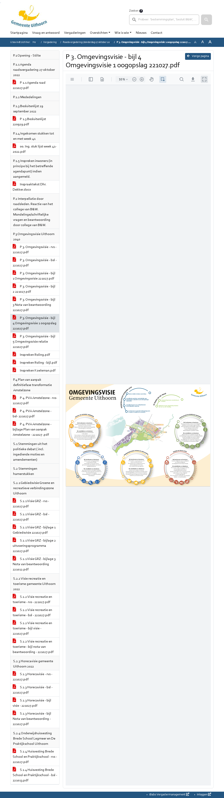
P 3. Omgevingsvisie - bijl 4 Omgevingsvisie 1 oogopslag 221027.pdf (34, 323)
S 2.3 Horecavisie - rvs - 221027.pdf (32, 676)
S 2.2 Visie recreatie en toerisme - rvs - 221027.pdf (32, 599)
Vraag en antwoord (46, 33)
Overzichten (99, 33)
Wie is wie (122, 33)
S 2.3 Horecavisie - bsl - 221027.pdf (32, 690)
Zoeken (133, 10)
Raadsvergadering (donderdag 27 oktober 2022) (88, 42)
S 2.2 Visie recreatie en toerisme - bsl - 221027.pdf (32, 612)
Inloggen (202, 794)
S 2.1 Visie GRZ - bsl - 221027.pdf (31, 517)
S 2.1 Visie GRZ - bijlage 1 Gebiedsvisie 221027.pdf (34, 530)
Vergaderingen (75, 33)
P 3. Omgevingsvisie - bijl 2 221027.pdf (34, 289)
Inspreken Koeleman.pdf (37, 370)
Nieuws (141, 33)
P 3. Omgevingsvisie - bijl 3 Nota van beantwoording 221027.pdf (34, 305)
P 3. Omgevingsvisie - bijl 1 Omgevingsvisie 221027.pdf (34, 276)
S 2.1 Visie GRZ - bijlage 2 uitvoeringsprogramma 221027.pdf (34, 546)
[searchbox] (164, 19)
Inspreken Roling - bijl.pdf (38, 362)
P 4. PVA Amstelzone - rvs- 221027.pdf (35, 400)
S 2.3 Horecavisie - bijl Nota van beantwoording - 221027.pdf (32, 719)
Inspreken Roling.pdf (34, 355)
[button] (206, 19)
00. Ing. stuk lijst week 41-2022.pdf (34, 149)
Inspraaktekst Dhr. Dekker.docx (29, 187)
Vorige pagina (200, 56)
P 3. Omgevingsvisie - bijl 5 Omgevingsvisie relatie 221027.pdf (34, 342)
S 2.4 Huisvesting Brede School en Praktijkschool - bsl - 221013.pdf (35, 775)
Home (36, 42)
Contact (156, 33)
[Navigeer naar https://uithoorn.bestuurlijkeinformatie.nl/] (29, 16)
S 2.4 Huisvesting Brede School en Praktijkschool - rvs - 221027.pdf (35, 757)
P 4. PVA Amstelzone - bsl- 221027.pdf (32, 413)
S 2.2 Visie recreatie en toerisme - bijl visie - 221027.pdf (32, 628)
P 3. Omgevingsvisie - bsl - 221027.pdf (35, 262)
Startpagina (19, 33)
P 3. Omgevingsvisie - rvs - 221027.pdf (34, 249)
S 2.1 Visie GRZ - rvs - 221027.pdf (31, 503)
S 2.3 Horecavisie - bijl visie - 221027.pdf (32, 703)
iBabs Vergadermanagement (167, 794)
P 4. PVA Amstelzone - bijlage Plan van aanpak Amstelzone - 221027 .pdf (32, 430)
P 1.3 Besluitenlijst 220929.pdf (29, 121)
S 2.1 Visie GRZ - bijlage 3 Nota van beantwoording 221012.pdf (34, 564)
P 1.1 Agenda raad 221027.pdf (29, 85)
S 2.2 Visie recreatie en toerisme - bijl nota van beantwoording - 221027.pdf (33, 647)
